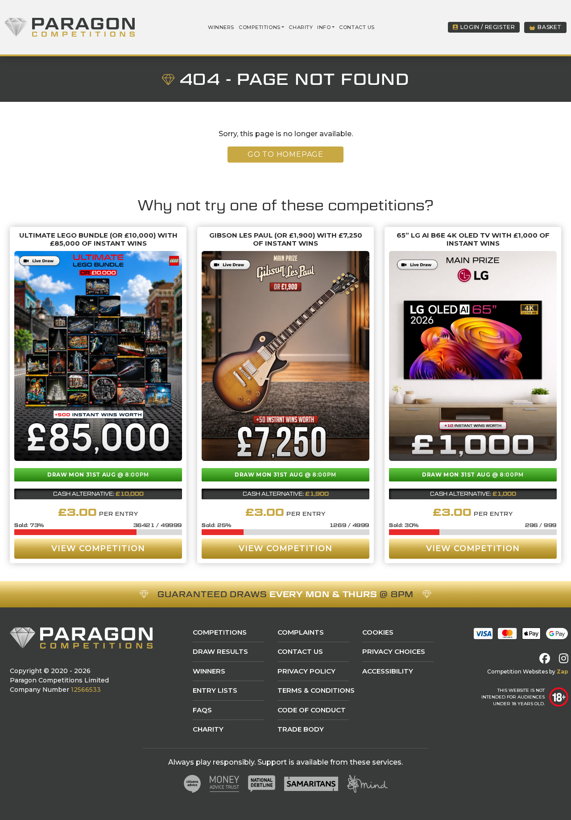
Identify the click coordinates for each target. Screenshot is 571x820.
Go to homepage (285, 154)
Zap (562, 671)
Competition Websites (517, 671)
